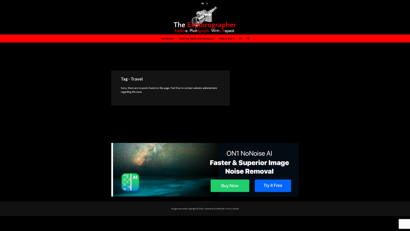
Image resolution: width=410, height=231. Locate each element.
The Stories (167, 38)
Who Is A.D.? (226, 38)
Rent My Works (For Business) (197, 38)
